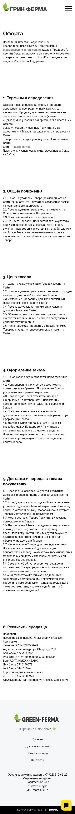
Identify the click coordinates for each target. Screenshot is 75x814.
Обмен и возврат (37, 753)
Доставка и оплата (37, 746)
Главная (37, 739)
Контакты (37, 760)
